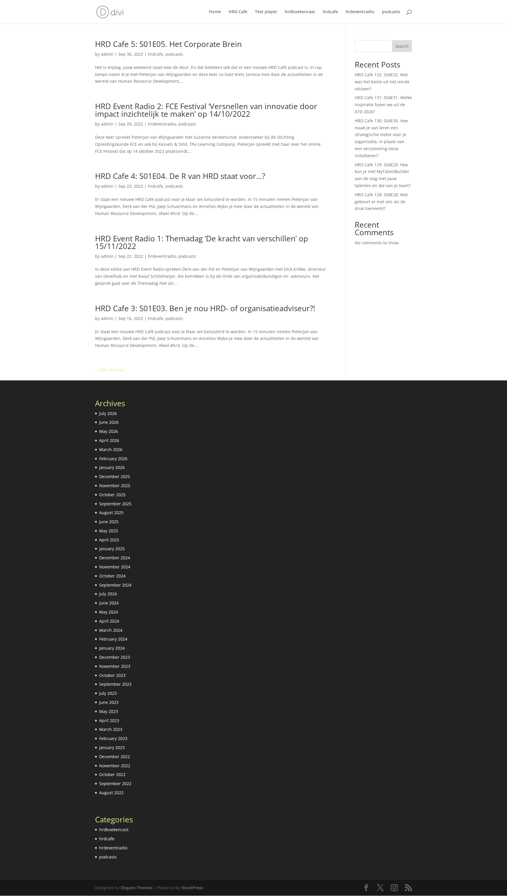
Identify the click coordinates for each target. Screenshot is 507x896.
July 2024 (108, 594)
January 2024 (112, 648)
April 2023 (109, 720)
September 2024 (115, 585)
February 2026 (113, 458)
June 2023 (109, 702)
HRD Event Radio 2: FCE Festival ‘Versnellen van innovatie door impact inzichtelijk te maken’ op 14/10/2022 (206, 110)
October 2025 (112, 494)
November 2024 (114, 567)
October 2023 (112, 675)
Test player (266, 12)
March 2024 (110, 630)
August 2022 (111, 792)
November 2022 (114, 765)
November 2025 (114, 485)
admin (107, 54)
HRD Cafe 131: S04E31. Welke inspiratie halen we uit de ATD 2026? (383, 104)
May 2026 (108, 431)
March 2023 (110, 729)
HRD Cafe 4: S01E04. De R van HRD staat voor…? (180, 176)
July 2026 (108, 413)
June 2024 (109, 603)
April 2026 (109, 440)
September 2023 (115, 684)
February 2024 (113, 639)
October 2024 (112, 576)
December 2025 (114, 476)
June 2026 (109, 422)
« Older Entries (109, 370)
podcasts (391, 12)
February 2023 (113, 738)
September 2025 (115, 504)
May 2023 (108, 711)
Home (215, 12)
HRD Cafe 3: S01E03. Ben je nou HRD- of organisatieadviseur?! (205, 308)
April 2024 (109, 621)
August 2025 (111, 512)
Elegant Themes (137, 887)
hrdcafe (330, 12)
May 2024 (108, 612)
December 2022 (114, 756)
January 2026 (112, 467)
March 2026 (110, 449)
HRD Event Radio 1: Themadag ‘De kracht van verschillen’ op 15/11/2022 (201, 242)
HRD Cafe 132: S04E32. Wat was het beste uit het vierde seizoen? (382, 82)
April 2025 (109, 540)
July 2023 (108, 693)
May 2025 (108, 530)
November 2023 (114, 666)
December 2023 (114, 657)
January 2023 (112, 747)
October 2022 (112, 774)
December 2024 (114, 557)
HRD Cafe (238, 12)
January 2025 (112, 548)
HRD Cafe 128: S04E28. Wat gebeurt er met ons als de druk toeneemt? (381, 201)
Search (402, 46)
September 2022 (115, 783)
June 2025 (109, 521)
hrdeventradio (360, 12)
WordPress (192, 887)
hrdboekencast (300, 12)
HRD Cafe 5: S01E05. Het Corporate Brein (168, 44)
